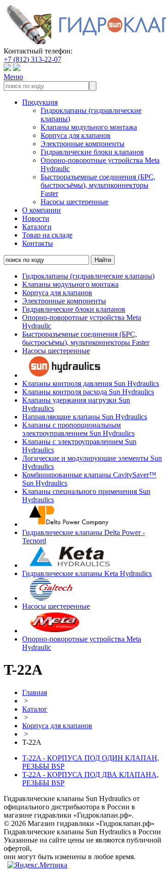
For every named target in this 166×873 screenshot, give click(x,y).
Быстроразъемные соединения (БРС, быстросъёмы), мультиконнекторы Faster (98, 185)
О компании (41, 210)
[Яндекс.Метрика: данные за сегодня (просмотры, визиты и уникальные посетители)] (37, 865)
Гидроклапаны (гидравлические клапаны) (88, 276)
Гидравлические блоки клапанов (92, 152)
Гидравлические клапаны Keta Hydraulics (87, 573)
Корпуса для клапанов (76, 135)
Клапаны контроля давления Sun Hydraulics (90, 383)
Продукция (40, 102)
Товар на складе (47, 235)
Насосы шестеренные (74, 202)
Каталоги (37, 227)
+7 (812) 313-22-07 (32, 59)
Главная (34, 692)
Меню (13, 77)
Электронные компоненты (83, 144)
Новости (35, 218)
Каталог (34, 709)
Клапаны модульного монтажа (89, 127)
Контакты (37, 243)
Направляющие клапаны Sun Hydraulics (84, 417)
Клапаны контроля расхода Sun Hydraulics (88, 392)
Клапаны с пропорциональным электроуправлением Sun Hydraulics (78, 429)
